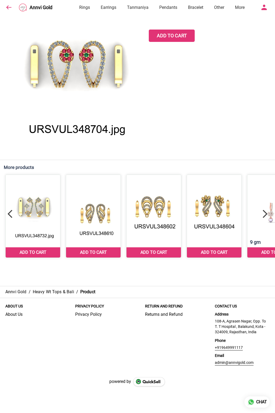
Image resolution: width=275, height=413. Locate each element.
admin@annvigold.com (234, 362)
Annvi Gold (41, 7)
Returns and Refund (164, 314)
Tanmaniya (138, 7)
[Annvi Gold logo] (23, 7)
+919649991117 (229, 347)
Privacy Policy (88, 314)
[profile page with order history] (264, 7)
